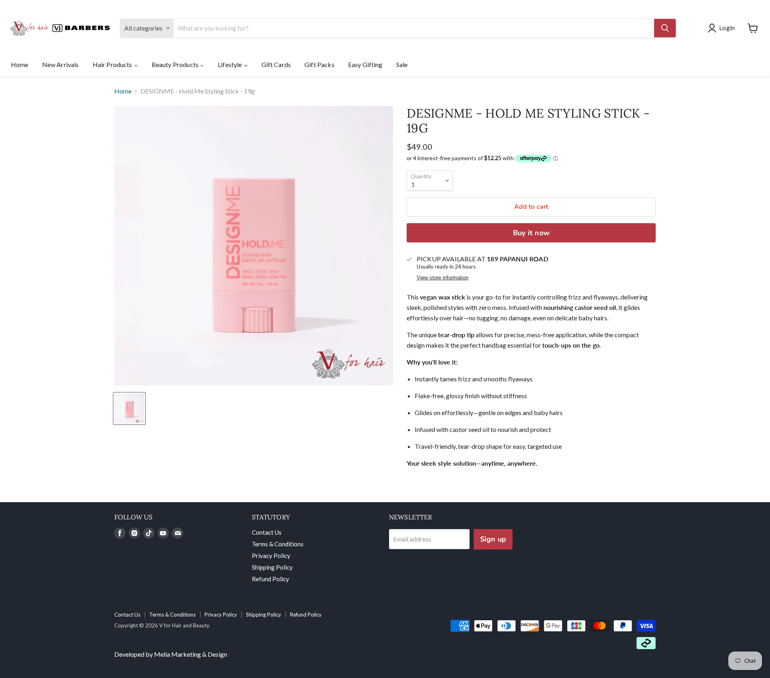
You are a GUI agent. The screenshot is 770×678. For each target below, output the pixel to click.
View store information (442, 278)
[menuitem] (19, 64)
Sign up (493, 539)
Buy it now (531, 233)
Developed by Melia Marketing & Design (170, 654)
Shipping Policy (272, 567)
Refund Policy (270, 578)
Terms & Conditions (278, 544)
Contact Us (267, 532)
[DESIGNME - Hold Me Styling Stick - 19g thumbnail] (129, 408)
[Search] (665, 28)
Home (123, 91)
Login (727, 27)
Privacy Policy (271, 555)
